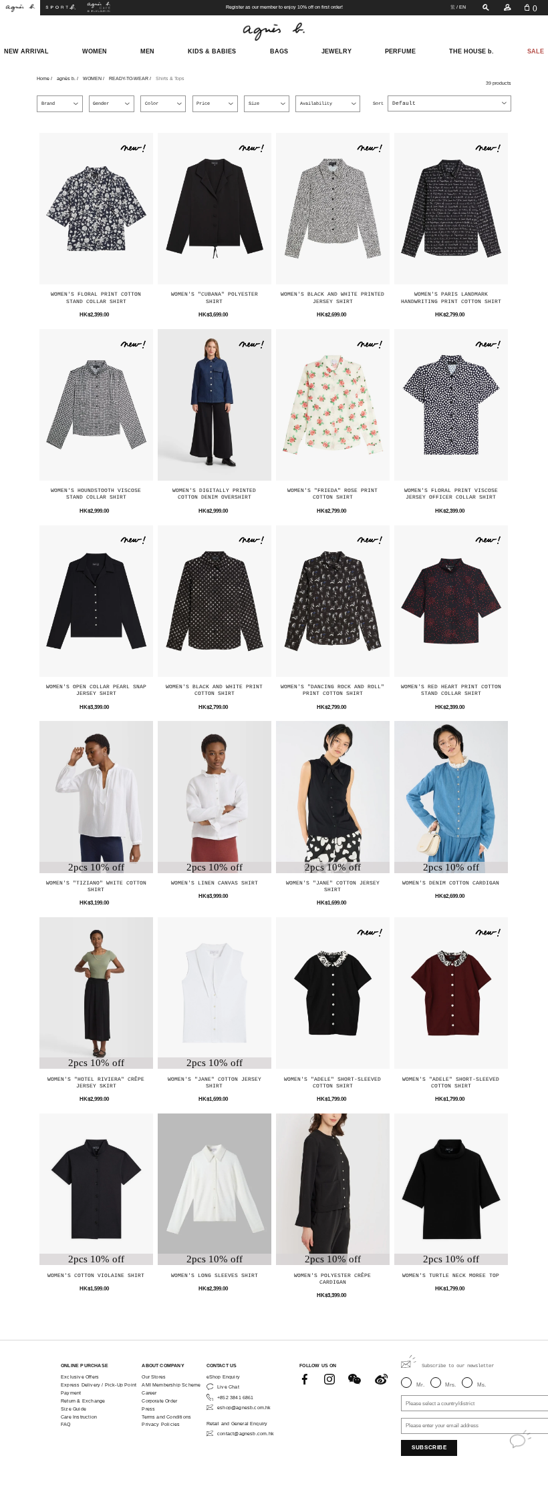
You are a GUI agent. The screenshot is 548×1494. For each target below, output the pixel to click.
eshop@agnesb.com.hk (244, 1408)
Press (148, 1409)
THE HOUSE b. (471, 51)
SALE (535, 51)
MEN (147, 51)
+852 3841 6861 (235, 1398)
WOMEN (94, 51)
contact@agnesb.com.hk (245, 1434)
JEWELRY (336, 51)
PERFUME (400, 51)
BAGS (279, 51)
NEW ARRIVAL (26, 51)
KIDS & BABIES (212, 51)
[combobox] (449, 103)
